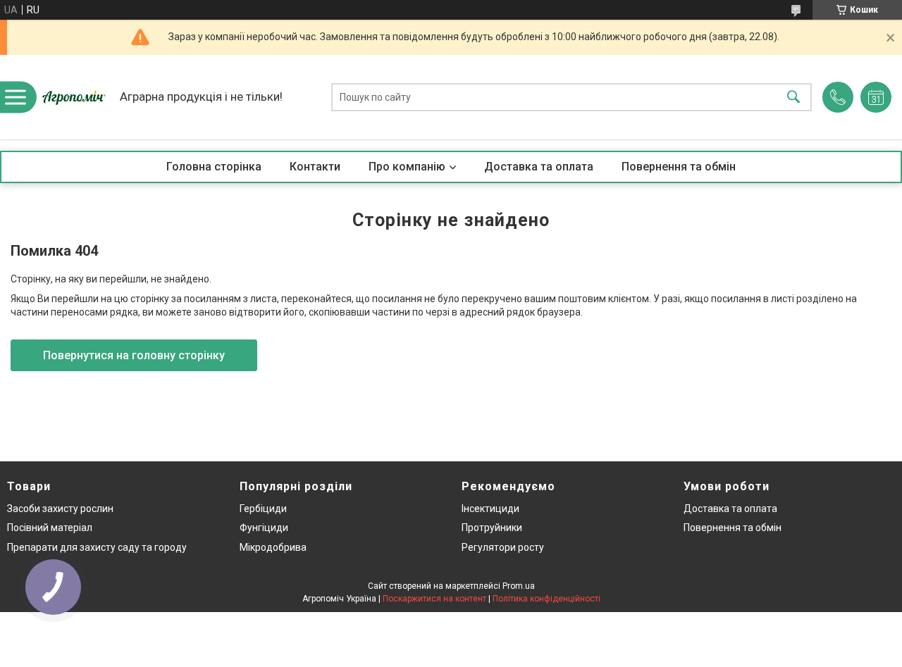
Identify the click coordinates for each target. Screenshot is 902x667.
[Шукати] (793, 98)
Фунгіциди (264, 527)
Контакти (315, 166)
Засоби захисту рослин (60, 508)
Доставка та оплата (538, 166)
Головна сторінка (213, 166)
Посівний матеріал (49, 527)
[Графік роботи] (875, 97)
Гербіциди (263, 508)
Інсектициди (490, 508)
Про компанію (407, 166)
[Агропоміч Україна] (74, 97)
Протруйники (492, 527)
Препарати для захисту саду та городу (97, 547)
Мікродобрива (273, 547)
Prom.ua (518, 586)
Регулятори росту (503, 547)
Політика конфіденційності (546, 599)
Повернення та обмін (679, 166)
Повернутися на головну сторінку (134, 355)
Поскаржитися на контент (434, 599)
